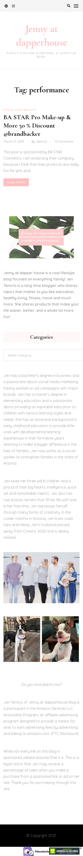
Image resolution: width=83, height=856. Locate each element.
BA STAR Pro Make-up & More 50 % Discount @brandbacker (37, 125)
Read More (16, 182)
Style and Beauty (20, 110)
